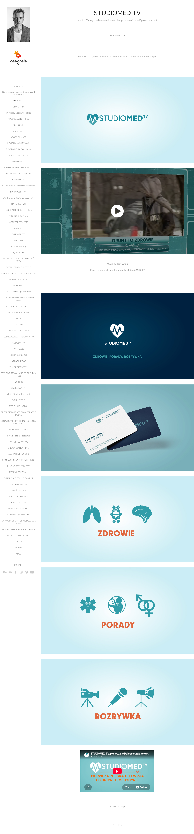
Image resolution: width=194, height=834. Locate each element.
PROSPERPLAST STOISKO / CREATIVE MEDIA (18, 413)
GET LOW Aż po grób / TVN (18, 514)
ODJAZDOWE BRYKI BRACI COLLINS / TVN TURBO (18, 422)
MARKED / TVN (18, 342)
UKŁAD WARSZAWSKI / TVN (18, 466)
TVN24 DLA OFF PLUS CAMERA (18, 478)
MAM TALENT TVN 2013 (18, 453)
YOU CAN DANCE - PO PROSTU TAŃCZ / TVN (18, 260)
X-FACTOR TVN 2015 (18, 222)
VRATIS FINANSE (18, 137)
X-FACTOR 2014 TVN (18, 496)
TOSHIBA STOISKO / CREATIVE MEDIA (18, 273)
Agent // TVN (18, 252)
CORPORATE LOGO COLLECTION (18, 197)
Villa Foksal (18, 240)
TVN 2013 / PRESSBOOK (18, 330)
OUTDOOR (18, 124)
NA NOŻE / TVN (18, 203)
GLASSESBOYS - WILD (18, 312)
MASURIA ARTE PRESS (18, 118)
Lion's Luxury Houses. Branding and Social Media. (18, 93)
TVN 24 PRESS (18, 234)
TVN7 (18, 318)
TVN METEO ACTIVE (18, 441)
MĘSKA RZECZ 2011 (18, 354)
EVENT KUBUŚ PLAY (18, 406)
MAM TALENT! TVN (18, 484)
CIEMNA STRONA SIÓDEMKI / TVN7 (18, 460)
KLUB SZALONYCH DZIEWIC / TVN (18, 336)
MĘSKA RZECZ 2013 (18, 429)
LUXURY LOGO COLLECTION (18, 209)
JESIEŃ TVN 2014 (18, 490)
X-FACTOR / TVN (18, 502)
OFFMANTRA (18, 179)
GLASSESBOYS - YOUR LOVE (18, 306)
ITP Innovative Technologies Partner (18, 185)
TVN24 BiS (18, 381)
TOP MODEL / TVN (18, 191)
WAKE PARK (18, 285)
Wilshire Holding (18, 246)
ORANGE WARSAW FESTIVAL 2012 (18, 167)
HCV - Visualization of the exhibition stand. (18, 299)
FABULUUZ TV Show (18, 216)
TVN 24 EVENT (18, 400)
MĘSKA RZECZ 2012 (18, 472)
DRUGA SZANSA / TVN (18, 447)
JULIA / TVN (18, 541)
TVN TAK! (18, 324)
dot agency (18, 131)
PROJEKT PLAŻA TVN (18, 279)
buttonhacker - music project (18, 173)
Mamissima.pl (18, 161)
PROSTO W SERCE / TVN (18, 535)
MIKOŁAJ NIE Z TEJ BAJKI (18, 394)
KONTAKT (18, 564)
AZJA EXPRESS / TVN (18, 367)
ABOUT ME (18, 86)
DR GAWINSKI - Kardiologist (18, 149)
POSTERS (18, 547)
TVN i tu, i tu (18, 348)
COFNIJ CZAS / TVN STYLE (18, 267)
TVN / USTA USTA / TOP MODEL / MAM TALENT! (18, 522)
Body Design (18, 106)
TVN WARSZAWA (18, 361)
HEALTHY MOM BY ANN (18, 143)
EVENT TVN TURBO (18, 155)
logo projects (18, 228)
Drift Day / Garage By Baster (18, 291)
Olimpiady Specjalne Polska (18, 112)
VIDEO (18, 553)
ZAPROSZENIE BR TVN (18, 508)
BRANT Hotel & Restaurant (18, 435)
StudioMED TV (18, 100)
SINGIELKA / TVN (18, 387)
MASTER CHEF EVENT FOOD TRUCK (18, 529)
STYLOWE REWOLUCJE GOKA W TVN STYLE (18, 374)
